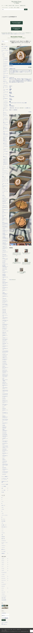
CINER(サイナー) (4, 246)
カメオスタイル (4, 540)
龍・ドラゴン (3, 519)
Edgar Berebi (4, 279)
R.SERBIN (3, 425)
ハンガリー (3, 574)
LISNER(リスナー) (4, 357)
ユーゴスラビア (4, 584)
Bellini (3, 211)
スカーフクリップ (4, 170)
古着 (2, 488)
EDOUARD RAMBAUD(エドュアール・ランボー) (5, 266)
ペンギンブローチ (5, 105)
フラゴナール (3, 545)
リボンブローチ (5, 141)
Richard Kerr (4, 408)
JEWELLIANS (4, 312)
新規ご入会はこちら (4, 624)
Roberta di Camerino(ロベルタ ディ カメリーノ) (5, 417)
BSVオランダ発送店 (16, 7)
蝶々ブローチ (5, 114)
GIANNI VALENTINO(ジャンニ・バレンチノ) (5, 293)
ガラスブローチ (5, 63)
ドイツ (2, 566)
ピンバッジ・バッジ (5, 179)
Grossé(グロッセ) (4, 300)
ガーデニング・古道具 (5, 484)
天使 (2, 534)
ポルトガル (3, 586)
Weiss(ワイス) (4, 462)
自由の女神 (3, 536)
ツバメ (2, 501)
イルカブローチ (5, 85)
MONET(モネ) (4, 382)
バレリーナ (3, 547)
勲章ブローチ (5, 140)
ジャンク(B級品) (4, 486)
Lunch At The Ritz (4, 364)
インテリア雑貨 (4, 48)
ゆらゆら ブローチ (5, 75)
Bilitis (3, 216)
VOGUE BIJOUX (4, 461)
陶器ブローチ (5, 156)
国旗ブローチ (5, 138)
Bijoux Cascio (4, 215)
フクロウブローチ (5, 102)
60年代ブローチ (5, 162)
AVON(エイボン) (4, 205)
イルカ (2, 513)
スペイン (3, 588)
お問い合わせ (17, 5)
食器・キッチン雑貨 (4, 46)
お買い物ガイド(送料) (11, 5)
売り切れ (3, 492)
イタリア (3, 570)
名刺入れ (3, 195)
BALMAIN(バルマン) (5, 209)
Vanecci (3, 458)
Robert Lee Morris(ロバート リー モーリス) (5, 420)
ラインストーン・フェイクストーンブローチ (5, 65)
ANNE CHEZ (4, 201)
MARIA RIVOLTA (4, 370)
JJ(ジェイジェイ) (4, 313)
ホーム (2, 5)
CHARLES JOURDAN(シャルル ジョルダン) (5, 234)
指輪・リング (4, 176)
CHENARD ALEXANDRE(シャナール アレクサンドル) (5, 237)
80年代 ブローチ (5, 159)
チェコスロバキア (4, 572)
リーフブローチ (5, 94)
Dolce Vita (3, 262)
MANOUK (3, 366)
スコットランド (4, 580)
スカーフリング (4, 172)
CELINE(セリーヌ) (4, 231)
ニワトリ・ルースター (5, 515)
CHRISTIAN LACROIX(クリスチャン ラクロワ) (5, 243)
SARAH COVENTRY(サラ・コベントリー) (5, 430)
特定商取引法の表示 (22, 5)
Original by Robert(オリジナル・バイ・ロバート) (5, 391)
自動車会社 (3, 553)
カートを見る (11, 7)
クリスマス (3, 532)
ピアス (3, 54)
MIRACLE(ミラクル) (5, 374)
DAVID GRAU (4, 254)
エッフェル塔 (3, 551)
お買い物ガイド (22, 107)
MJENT (3, 378)
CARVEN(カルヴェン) (5, 230)
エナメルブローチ (5, 61)
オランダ (3, 560)
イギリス (3, 562)
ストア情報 (5, 5)
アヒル (2, 507)
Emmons (3, 270)
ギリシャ (3, 582)
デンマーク (3, 576)
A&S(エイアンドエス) (5, 198)
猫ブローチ (4, 108)
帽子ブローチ (5, 143)
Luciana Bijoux (4, 361)
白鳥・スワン (3, 505)
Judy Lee (3, 322)
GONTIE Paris (4, 298)
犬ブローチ (4, 79)
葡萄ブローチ (5, 127)
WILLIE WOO (4, 467)
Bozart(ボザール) (4, 218)
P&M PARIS (4, 398)
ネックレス (3, 166)
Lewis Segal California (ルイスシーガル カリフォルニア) (5, 352)
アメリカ (3, 568)
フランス (3, 564)
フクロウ (3, 509)
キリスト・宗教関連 (4, 476)
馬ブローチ (4, 112)
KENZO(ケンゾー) (4, 326)
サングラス (3, 188)
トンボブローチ (5, 118)
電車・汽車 (3, 538)
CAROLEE (3, 228)
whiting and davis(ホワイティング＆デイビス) (5, 465)
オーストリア (3, 578)
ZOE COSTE (4, 474)
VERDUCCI (4, 459)
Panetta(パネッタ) (4, 400)
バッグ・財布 (3, 490)
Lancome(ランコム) (5, 354)
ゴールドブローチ (5, 57)
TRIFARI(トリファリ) (5, 447)
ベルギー (3, 558)
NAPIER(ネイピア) (4, 383)
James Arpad (4, 310)
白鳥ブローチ (5, 81)
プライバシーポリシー (5, 7)
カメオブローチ (5, 144)
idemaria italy (4, 309)
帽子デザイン (3, 549)
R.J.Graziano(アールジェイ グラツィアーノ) (5, 413)
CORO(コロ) (4, 250)
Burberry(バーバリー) (5, 224)
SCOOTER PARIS (4, 434)
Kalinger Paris (4, 332)
